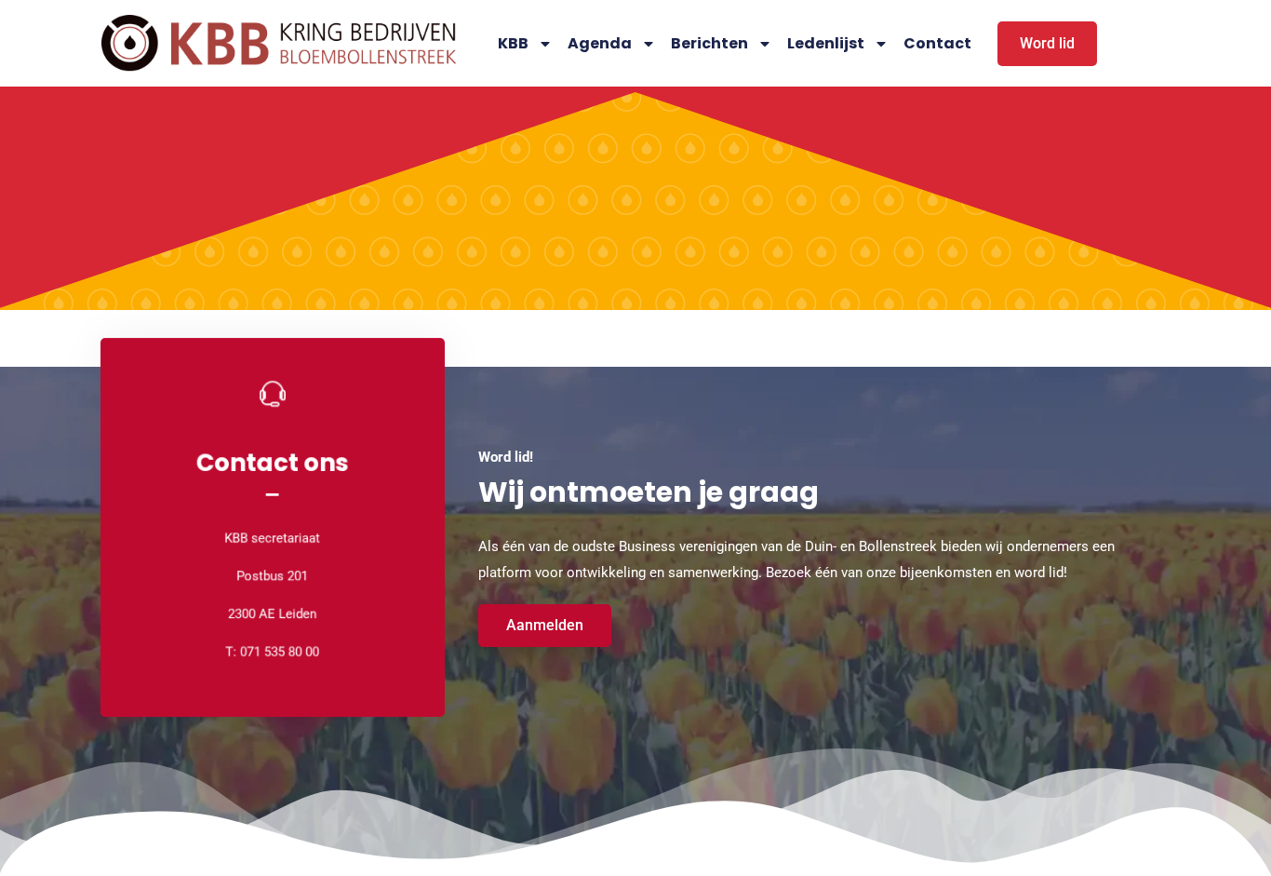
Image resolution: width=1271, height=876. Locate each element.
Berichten (709, 43)
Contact (937, 43)
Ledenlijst (825, 43)
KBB (513, 43)
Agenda (600, 43)
